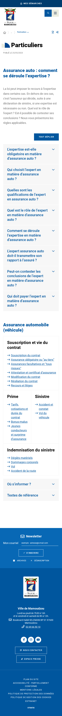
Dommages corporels (24, 462)
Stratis (31, 708)
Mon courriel (10, 543)
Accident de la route (23, 470)
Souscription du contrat (25, 355)
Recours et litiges (22, 385)
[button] (48, 13)
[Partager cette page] (57, 32)
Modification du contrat (25, 377)
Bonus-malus (19, 421)
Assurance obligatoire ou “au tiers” (32, 359)
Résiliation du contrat (24, 381)
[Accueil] (4, 33)
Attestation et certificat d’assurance (33, 372)
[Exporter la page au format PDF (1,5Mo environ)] (53, 32)
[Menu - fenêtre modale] (55, 13)
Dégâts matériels (22, 458)
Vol (13, 466)
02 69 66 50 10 (33, 627)
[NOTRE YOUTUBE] (38, 640)
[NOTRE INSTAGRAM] (31, 640)
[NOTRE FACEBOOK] (24, 640)
